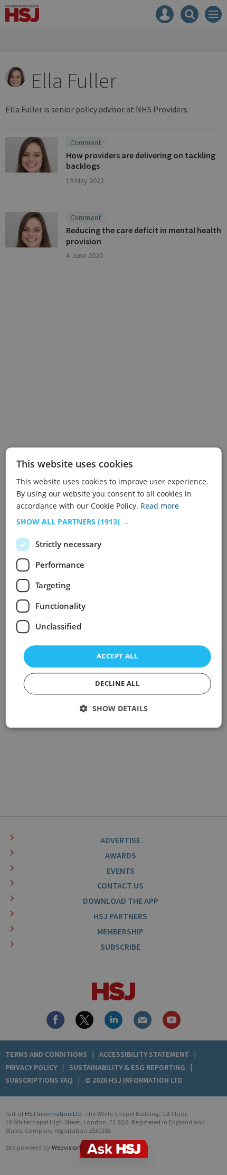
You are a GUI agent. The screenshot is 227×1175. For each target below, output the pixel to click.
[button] (113, 522)
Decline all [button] (117, 683)
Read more (159, 506)
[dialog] (114, 587)
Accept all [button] (117, 656)
